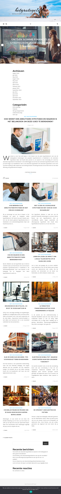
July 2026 (15, 75)
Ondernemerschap (17, 112)
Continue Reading (30, 172)
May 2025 (15, 80)
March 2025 (16, 84)
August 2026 (16, 73)
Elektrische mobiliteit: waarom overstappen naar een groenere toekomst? (44, 359)
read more (30, 53)
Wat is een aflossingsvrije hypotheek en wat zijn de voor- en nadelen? (44, 208)
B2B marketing (30, 36)
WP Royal (34, 484)
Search (45, 443)
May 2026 (15, 77)
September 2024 (17, 90)
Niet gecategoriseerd (18, 111)
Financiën (15, 109)
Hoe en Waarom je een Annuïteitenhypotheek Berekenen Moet (16, 257)
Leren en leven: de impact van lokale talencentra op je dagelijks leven (44, 259)
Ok (31, 491)
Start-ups (15, 114)
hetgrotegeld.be (30, 10)
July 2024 (15, 92)
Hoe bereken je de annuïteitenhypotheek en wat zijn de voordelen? (16, 208)
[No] (59, 490)
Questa (7, 178)
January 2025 (16, 88)
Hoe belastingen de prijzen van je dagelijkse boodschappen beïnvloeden (16, 412)
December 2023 (17, 97)
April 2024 (15, 95)
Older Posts (8, 437)
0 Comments (55, 178)
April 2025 (15, 82)
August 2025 (16, 79)
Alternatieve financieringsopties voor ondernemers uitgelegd (45, 308)
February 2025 (16, 86)
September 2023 (17, 99)
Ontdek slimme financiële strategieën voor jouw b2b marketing (30, 43)
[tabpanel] (30, 45)
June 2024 (15, 94)
